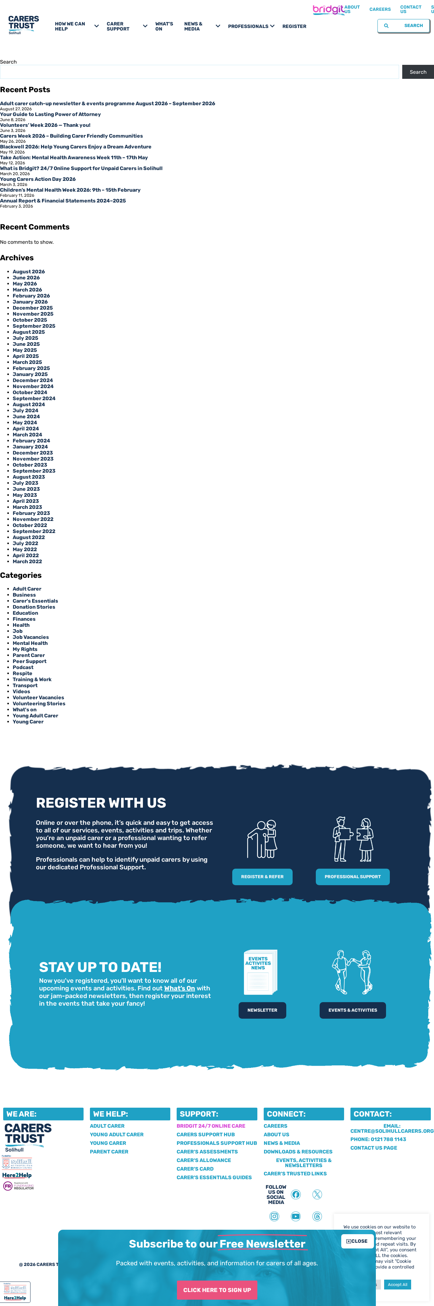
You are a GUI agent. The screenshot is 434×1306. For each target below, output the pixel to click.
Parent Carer (29, 655)
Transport (25, 685)
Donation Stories (34, 607)
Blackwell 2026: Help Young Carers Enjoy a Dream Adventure (76, 147)
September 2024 (34, 398)
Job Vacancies (31, 637)
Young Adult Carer (35, 716)
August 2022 (29, 537)
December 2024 (33, 380)
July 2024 (25, 410)
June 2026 (26, 278)
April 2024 (26, 429)
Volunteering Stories (39, 704)
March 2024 (27, 435)
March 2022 (27, 561)
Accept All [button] (397, 1284)
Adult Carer (27, 589)
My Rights (25, 649)
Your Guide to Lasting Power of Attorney (50, 114)
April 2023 (26, 501)
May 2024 (25, 423)
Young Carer (28, 722)
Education (25, 613)
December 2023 (33, 453)
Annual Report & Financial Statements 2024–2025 (63, 201)
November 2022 (33, 519)
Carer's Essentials (35, 601)
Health (21, 625)
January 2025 (30, 374)
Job (18, 631)
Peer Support (29, 661)
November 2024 (33, 386)
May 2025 (25, 350)
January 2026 (30, 302)
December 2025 (33, 308)
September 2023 (34, 471)
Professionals (248, 26)
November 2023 (33, 459)
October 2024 (30, 392)
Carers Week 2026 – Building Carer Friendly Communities (71, 136)
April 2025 (26, 356)
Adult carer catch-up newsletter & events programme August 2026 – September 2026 (107, 103)
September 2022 (34, 531)
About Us (352, 9)
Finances (24, 619)
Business (24, 595)
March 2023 (27, 507)
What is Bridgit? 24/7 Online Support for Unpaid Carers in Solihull (81, 168)
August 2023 (29, 477)
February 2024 (31, 441)
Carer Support (118, 26)
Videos (21, 691)
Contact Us (411, 9)
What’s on (164, 26)
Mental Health (30, 643)
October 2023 (30, 465)
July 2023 (25, 483)
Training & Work (32, 679)
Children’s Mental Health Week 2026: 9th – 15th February (70, 190)
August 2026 (29, 272)
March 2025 (27, 362)
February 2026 (31, 296)
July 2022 (25, 543)
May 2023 (25, 495)
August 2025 (29, 332)
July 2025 (25, 338)
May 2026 (25, 284)
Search (8, 62)
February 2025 (31, 368)
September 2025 (34, 326)
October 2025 (30, 320)
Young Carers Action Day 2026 (38, 179)
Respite (22, 673)
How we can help (70, 26)
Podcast (23, 667)
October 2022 (30, 525)
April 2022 (26, 555)
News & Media (193, 26)
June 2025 (26, 344)
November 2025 (33, 314)
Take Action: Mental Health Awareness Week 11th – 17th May (74, 157)
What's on (25, 710)
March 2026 (27, 290)
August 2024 (29, 404)
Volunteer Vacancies (38, 697)
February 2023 (31, 513)
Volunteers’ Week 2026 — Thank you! (45, 125)
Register (294, 26)
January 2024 (30, 447)
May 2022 (25, 549)
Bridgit (328, 9)
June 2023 (26, 489)
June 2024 (26, 417)
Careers (380, 9)
